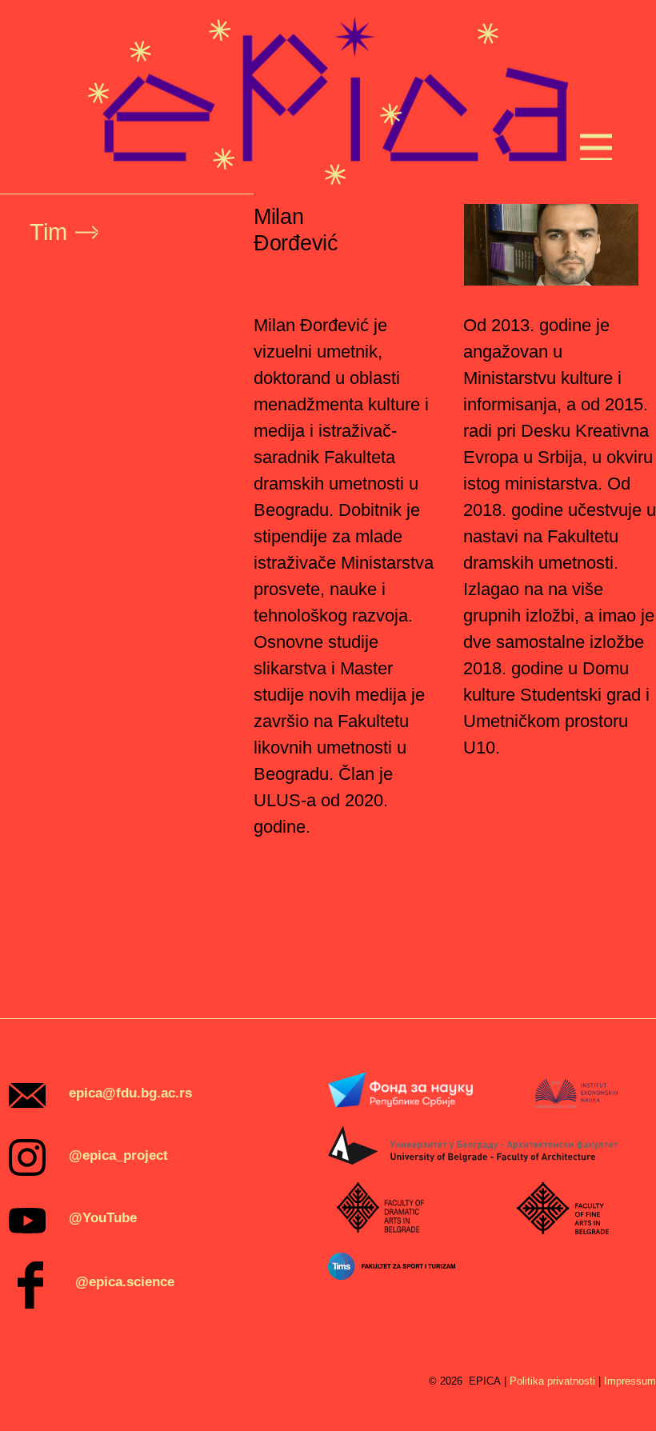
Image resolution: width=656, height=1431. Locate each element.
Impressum (630, 1381)
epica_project (125, 1155)
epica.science (131, 1281)
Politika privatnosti (552, 1381)
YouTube (109, 1217)
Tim (48, 232)
